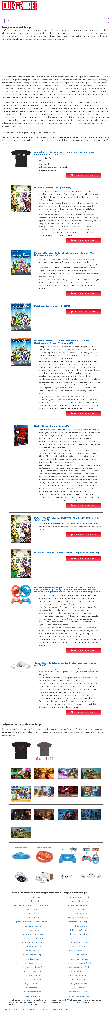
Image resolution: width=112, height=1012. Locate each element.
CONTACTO (43, 1009)
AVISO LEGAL (31, 1009)
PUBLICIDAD (7, 1009)
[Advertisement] (56, 58)
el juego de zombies (74, 33)
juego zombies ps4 (93, 33)
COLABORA (19, 1009)
